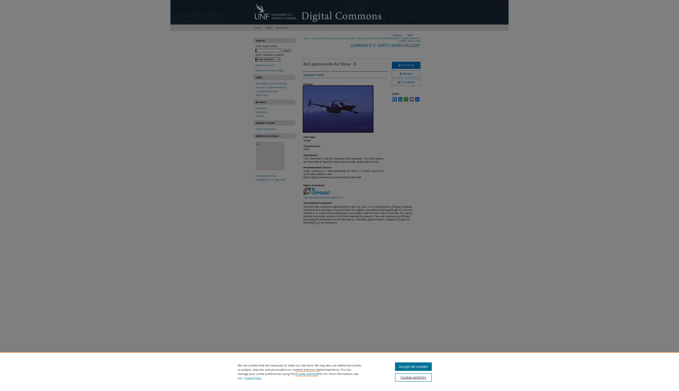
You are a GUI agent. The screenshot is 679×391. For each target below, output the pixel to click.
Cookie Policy (252, 378)
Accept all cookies (413, 366)
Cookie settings (306, 374)
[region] (339, 371)
